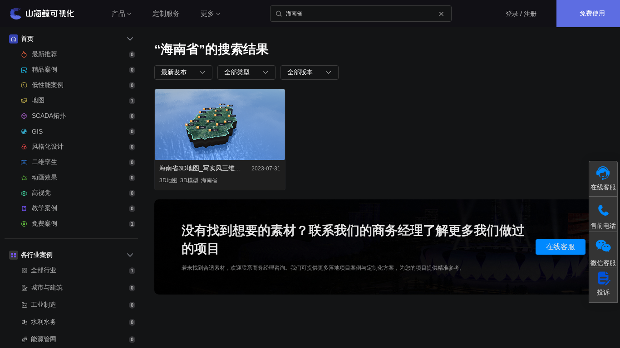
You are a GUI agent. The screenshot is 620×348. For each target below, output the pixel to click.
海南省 (209, 180)
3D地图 (168, 180)
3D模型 (189, 180)
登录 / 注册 (521, 13)
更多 (207, 13)
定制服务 (166, 13)
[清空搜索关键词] (441, 13)
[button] (183, 72)
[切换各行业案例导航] (129, 255)
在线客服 (560, 247)
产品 (118, 13)
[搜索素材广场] (278, 13)
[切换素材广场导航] (129, 39)
